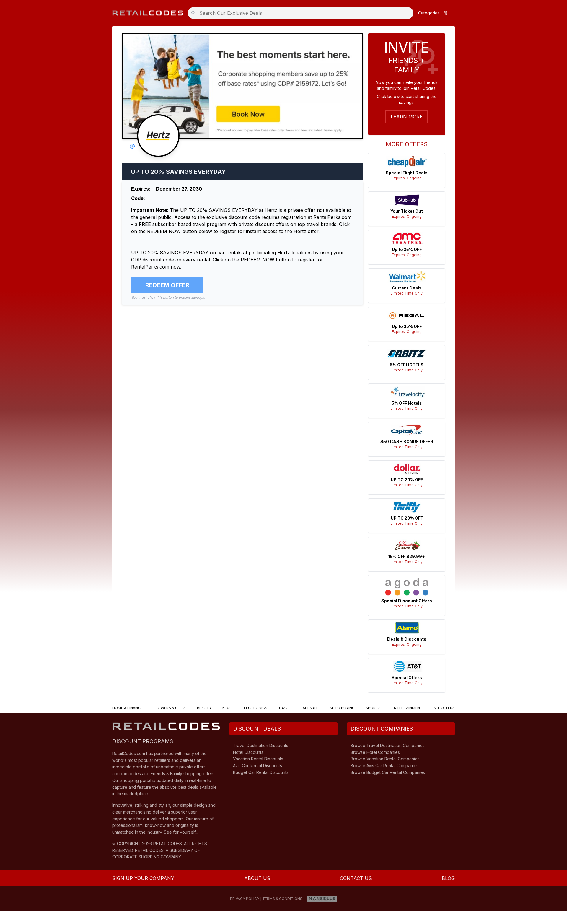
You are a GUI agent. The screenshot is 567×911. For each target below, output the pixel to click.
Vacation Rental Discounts (258, 758)
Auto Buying (342, 708)
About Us (257, 878)
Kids (226, 708)
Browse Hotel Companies (375, 752)
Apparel (310, 708)
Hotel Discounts (248, 752)
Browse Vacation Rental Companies (385, 758)
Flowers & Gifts (170, 708)
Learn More (407, 117)
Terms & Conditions (282, 899)
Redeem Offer (167, 285)
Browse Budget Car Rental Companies (388, 772)
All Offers (444, 708)
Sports (373, 708)
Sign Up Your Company (143, 878)
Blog (448, 878)
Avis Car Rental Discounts (257, 765)
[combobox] (302, 13)
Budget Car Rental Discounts (261, 772)
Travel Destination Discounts (260, 745)
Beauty (204, 708)
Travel (285, 708)
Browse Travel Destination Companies (388, 745)
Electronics (254, 708)
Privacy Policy (244, 899)
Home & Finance (127, 708)
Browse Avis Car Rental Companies (384, 765)
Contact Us (356, 878)
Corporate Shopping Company (146, 856)
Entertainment (407, 708)
